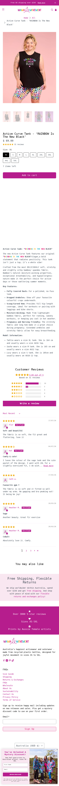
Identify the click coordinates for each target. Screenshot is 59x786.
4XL (6, 161)
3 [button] (30, 551)
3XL (49, 155)
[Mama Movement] (29, 9)
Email (6, 717)
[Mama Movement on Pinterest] (10, 661)
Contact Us (8, 694)
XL (33, 155)
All (33, 18)
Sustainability (10, 691)
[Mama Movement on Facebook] (4, 661)
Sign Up (29, 729)
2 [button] (26, 551)
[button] (8, 144)
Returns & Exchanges (13, 680)
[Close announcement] (55, 3)
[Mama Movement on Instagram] (7, 661)
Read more (41, 2)
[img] (9, 421)
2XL (41, 155)
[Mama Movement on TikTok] (13, 661)
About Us (7, 688)
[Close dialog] (56, 750)
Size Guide (8, 674)
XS (6, 155)
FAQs (5, 683)
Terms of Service (11, 700)
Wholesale (8, 685)
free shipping (34, 591)
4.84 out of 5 (36, 375)
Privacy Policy (10, 697)
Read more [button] (48, 466)
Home (26, 18)
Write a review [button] (29, 403)
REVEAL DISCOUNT (15, 774)
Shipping (7, 677)
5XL (15, 161)
